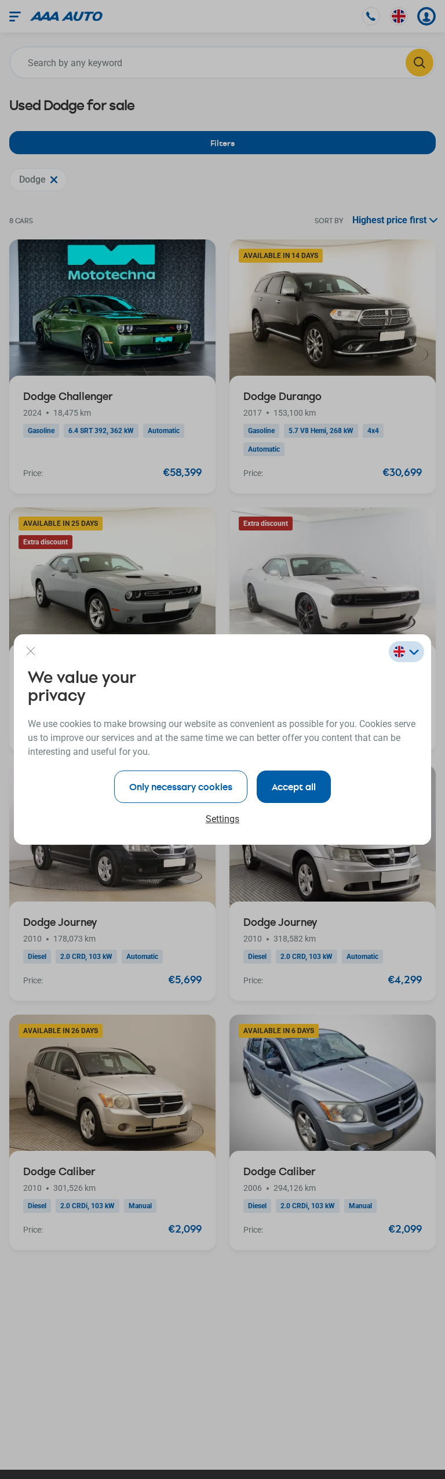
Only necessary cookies (180, 786)
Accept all (294, 786)
